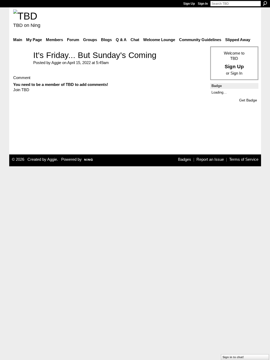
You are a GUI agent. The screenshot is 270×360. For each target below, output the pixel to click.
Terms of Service (243, 159)
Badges (184, 159)
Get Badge (248, 100)
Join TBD (21, 89)
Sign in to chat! (233, 357)
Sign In (203, 4)
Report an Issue (210, 159)
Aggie (56, 62)
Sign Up (189, 4)
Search (265, 3)
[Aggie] (21, 63)
